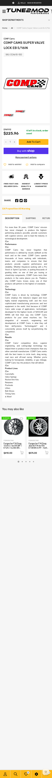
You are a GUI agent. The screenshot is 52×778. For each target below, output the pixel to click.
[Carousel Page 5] (33, 462)
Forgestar (9, 440)
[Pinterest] (25, 200)
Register (37, 3)
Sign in (30, 3)
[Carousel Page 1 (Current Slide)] (18, 462)
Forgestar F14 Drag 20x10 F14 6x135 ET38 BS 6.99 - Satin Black (38, 446)
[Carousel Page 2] (22, 462)
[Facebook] (16, 200)
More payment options (26, 157)
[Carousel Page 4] (30, 462)
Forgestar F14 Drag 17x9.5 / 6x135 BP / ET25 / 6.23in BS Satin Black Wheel (13, 446)
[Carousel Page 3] (26, 462)
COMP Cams (9, 39)
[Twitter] (21, 200)
